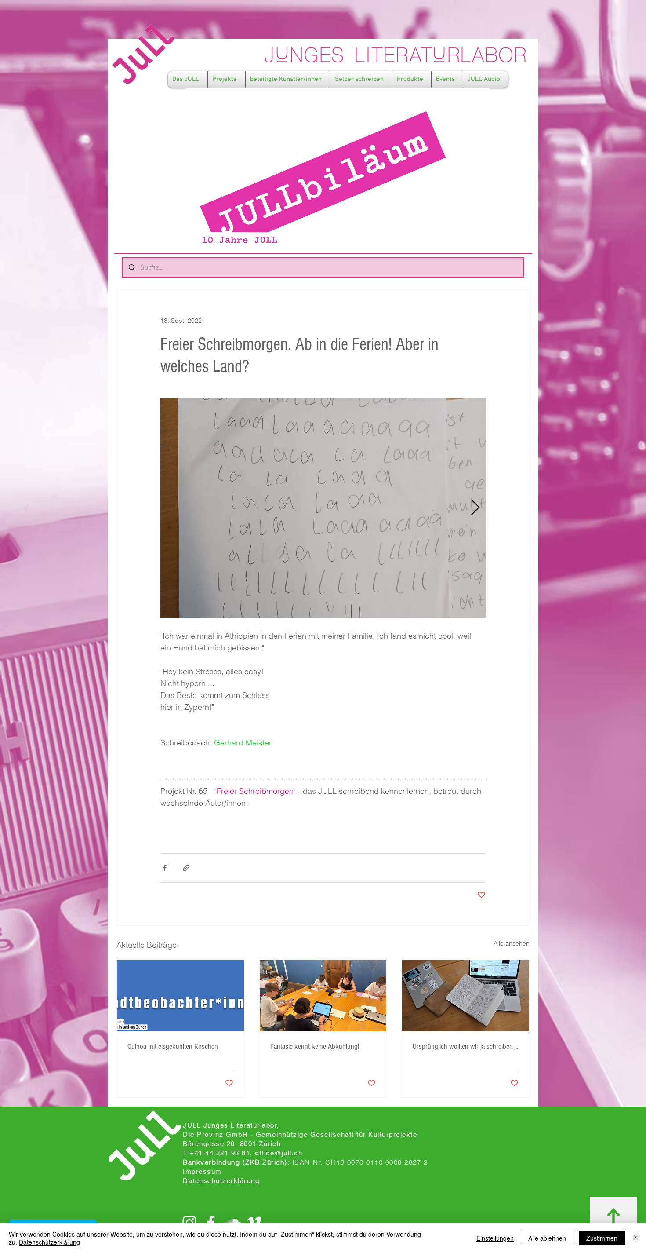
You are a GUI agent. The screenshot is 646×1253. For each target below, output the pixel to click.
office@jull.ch (278, 1153)
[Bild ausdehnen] (323, 508)
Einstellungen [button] (495, 1238)
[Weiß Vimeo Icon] (254, 1222)
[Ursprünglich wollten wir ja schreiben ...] (465, 995)
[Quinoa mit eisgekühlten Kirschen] (180, 995)
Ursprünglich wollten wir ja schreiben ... (465, 1046)
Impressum (202, 1171)
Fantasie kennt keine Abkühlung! (314, 1046)
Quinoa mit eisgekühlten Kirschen (172, 1046)
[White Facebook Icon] (211, 1222)
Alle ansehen (512, 943)
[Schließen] (635, 1238)
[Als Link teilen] (186, 868)
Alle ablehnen (547, 1238)
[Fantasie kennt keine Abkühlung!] (323, 995)
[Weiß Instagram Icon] (189, 1222)
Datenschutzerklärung (49, 1242)
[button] (187, 79)
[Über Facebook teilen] (164, 868)
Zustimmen (601, 1238)
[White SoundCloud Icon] (232, 1222)
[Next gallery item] (475, 508)
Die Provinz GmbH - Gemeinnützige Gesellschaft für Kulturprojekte (300, 1134)
